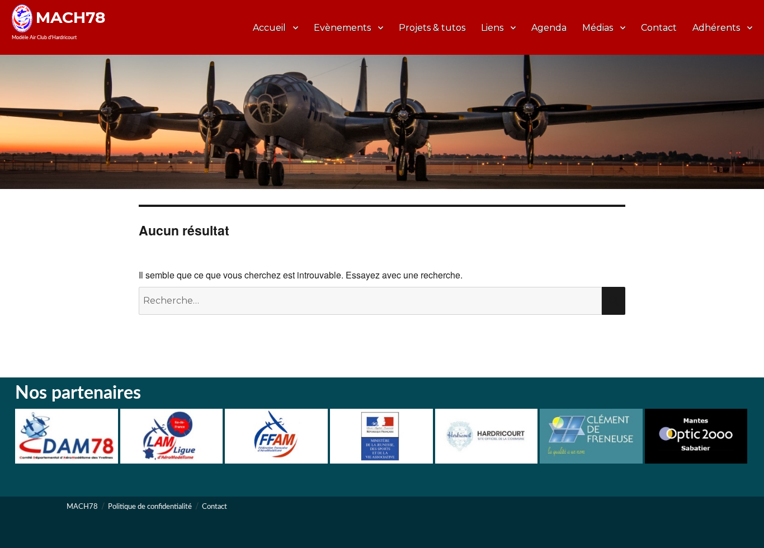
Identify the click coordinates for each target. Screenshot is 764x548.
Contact (659, 27)
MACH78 (70, 17)
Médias (597, 27)
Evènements (342, 27)
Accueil (269, 27)
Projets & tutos (432, 27)
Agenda (549, 27)
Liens (492, 27)
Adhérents (716, 27)
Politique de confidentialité (150, 507)
